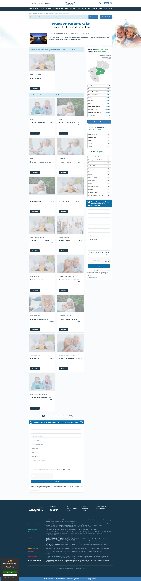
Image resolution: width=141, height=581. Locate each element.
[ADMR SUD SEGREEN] (42, 303)
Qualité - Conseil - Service (68, 556)
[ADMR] (42, 107)
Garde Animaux (65, 544)
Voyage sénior (75, 551)
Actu (30, 8)
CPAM (51, 533)
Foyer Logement (82, 524)
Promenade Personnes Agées (96, 542)
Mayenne (98, 140)
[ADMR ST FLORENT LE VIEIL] (42, 225)
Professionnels (32, 556)
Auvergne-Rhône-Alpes (98, 157)
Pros (105, 8)
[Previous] (41, 416)
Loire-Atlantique (98, 134)
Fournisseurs (49, 556)
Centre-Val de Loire (98, 165)
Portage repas (96, 538)
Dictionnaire (75, 526)
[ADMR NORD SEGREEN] (70, 146)
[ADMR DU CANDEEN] (42, 62)
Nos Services (49, 558)
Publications (62, 521)
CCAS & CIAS (64, 537)
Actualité (30, 519)
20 (69, 416)
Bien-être (95, 8)
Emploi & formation (33, 553)
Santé (56, 521)
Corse (98, 168)
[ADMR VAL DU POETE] (42, 343)
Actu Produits (92, 520)
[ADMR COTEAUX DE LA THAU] (70, 264)
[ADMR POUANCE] (42, 264)
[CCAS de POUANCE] (70, 225)
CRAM (47, 533)
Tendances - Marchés (59, 558)
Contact (41, 3)
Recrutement (57, 556)
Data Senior (74, 521)
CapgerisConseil (58, 560)
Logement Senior (70, 8)
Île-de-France (98, 180)
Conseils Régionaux (74, 532)
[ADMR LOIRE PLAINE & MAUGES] (70, 343)
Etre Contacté (106, 17)
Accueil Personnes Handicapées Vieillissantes (99, 524)
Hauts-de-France (98, 177)
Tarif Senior (59, 551)
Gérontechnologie (71, 558)
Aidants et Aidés (82, 520)
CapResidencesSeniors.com (71, 560)
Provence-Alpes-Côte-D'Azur (98, 195)
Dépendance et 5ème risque (70, 520)
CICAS (75, 537)
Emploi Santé (49, 554)
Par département (57, 529)
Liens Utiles (31, 531)
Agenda (35, 8)
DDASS (108, 532)
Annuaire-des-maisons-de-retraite (99, 560)
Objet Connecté (98, 558)
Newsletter (47, 3)
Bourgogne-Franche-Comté (98, 160)
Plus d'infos (35, 88)
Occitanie (98, 189)
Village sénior (60, 548)
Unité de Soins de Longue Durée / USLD (56, 525)
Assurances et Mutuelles (72, 533)
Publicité (84, 510)
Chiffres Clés (68, 526)
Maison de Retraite (51, 524)
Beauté (68, 551)
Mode (64, 551)
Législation (61, 526)
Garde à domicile (76, 538)
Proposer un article (101, 506)
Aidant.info (63, 562)
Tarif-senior (69, 562)
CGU (68, 506)
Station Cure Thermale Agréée (87, 551)
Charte (69, 510)
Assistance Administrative (59, 540)
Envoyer (56, 481)
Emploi (110, 8)
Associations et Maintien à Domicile (91, 540)
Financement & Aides (52, 526)
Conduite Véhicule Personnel (79, 542)
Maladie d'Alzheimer (62, 524)
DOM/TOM (98, 171)
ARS (47, 532)
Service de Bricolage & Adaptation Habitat (88, 544)
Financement (79, 556)
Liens (100, 8)
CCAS (55, 533)
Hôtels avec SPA (50, 551)
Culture (68, 521)
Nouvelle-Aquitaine (98, 186)
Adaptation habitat (105, 548)
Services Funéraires (77, 545)
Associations (93, 533)
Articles (53, 520)
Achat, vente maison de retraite (85, 558)
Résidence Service (58, 8)
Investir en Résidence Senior (70, 529)
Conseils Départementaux (87, 532)
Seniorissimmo (50, 560)
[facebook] (30, 3)
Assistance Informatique (73, 540)
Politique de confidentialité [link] (10, 577)
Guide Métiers (64, 554)
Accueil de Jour (73, 524)
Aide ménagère (66, 538)
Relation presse (100, 508)
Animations (100, 525)
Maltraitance (101, 533)
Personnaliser (10, 575)
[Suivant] (71, 416)
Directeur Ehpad (84, 526)
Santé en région (59, 532)
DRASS (104, 532)
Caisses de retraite (84, 533)
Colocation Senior (79, 548)
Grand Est (98, 174)
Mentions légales (72, 508)
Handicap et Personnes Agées (104, 520)
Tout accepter (10, 572)
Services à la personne (84, 8)
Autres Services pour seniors (63, 545)
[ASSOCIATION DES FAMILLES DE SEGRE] (70, 185)
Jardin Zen (99, 551)
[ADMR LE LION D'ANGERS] (70, 303)
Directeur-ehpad (84, 560)
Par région (49, 529)
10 (66, 416)
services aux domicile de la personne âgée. (68, 39)
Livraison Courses (86, 538)
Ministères (52, 532)
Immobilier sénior (69, 548)
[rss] (35, 3)
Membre (101, 3)
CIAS (59, 533)
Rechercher (93, 17)
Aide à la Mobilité (66, 542)
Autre (90, 526)
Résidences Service (33, 529)
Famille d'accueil (92, 525)
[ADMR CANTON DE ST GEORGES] (42, 382)
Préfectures (98, 532)
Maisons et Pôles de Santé (80, 562)
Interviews (59, 520)
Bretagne (98, 162)
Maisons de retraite (45, 8)
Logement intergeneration (92, 548)
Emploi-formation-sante (52, 562)
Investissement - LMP (89, 556)
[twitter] (32, 3)
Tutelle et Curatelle (51, 534)
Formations (57, 554)
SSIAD (73, 539)
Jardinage (73, 544)
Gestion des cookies (80, 568)
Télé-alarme (104, 544)
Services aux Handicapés (63, 539)
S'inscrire (106, 3)
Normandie (98, 183)
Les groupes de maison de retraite (77, 525)
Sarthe (98, 143)
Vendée (98, 146)
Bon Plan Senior (50, 521)
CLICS (63, 533)
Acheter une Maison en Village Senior (88, 529)
